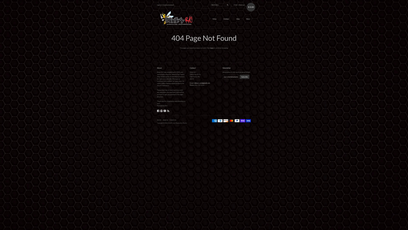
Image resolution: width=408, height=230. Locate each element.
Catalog (226, 19)
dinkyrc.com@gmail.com (202, 83)
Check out (242, 5)
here (211, 48)
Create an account (168, 5)
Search (159, 120)
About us (165, 120)
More (248, 19)
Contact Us (172, 120)
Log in (159, 5)
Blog (238, 19)
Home (215, 19)
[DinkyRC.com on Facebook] (158, 111)
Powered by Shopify (181, 123)
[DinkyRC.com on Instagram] (161, 111)
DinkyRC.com (171, 123)
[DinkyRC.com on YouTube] (165, 111)
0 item (235, 5)
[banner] (176, 18)
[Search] (227, 4)
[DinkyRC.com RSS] (168, 111)
